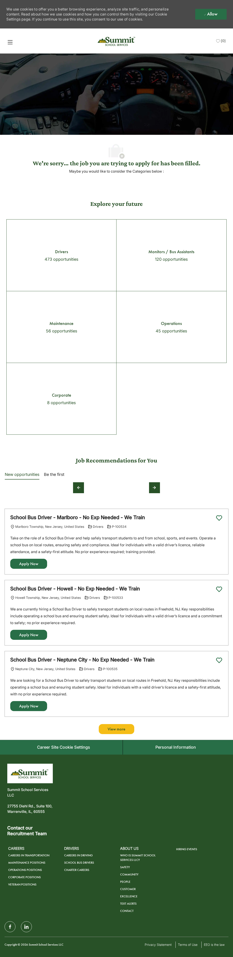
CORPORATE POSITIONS (24, 877)
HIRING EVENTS (186, 849)
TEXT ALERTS (128, 904)
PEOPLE (125, 882)
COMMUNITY (129, 874)
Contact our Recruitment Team (27, 830)
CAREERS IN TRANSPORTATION (28, 855)
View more (116, 729)
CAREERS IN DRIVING (78, 855)
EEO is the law (214, 945)
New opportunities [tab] (22, 474)
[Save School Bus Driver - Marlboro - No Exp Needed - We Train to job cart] (219, 518)
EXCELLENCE (128, 896)
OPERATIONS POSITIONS (25, 870)
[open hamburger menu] (10, 42)
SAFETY (125, 867)
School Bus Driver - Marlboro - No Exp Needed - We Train (77, 517)
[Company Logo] (117, 40)
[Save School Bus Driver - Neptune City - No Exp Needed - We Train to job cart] (219, 660)
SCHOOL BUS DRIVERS (79, 863)
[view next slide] (154, 487)
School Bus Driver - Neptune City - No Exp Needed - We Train (82, 660)
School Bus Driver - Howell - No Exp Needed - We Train (75, 589)
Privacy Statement (158, 945)
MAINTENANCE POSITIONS (26, 863)
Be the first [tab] (54, 474)
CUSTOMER (128, 889)
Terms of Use (188, 945)
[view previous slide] (78, 487)
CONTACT (127, 911)
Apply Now (28, 563)
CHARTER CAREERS (76, 870)
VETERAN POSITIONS (22, 884)
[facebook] (10, 926)
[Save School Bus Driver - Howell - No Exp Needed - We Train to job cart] (219, 589)
